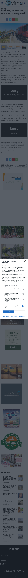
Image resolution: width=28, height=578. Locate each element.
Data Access (14, 316)
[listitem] (14, 286)
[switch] (23, 289)
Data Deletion (6, 316)
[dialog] (14, 289)
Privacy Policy (22, 316)
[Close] (25, 261)
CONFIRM (8, 311)
